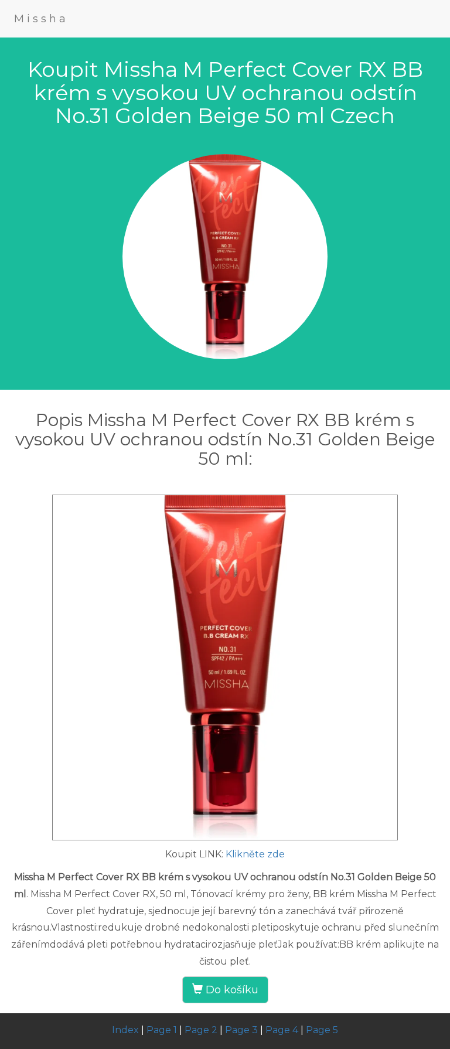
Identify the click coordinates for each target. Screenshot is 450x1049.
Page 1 (161, 1030)
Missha (41, 18)
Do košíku (230, 989)
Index (125, 1030)
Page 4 (281, 1030)
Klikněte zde (255, 854)
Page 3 (241, 1030)
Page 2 (201, 1030)
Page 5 (322, 1030)
